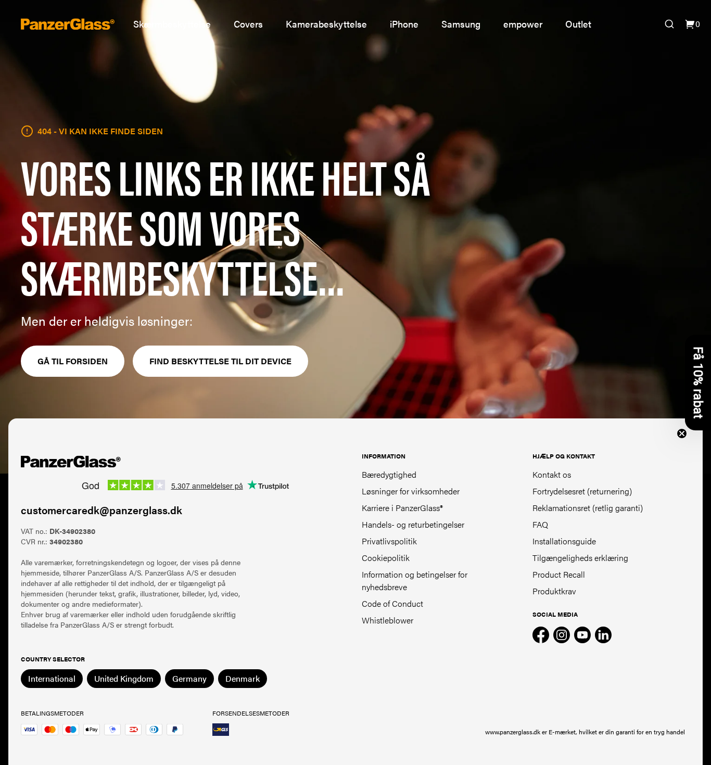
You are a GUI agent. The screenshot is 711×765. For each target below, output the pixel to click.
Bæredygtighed (389, 474)
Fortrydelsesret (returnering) (582, 491)
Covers (248, 23)
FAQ (540, 524)
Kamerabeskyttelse (326, 23)
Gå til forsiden (72, 361)
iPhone (404, 23)
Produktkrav (554, 591)
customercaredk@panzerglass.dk (101, 509)
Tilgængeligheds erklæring (580, 558)
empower (522, 23)
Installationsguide (564, 541)
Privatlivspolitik (389, 541)
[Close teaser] (682, 433)
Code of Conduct (392, 603)
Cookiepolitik (386, 558)
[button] (698, 382)
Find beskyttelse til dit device (220, 361)
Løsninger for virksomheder (411, 491)
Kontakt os (551, 474)
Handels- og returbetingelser (413, 524)
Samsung (460, 23)
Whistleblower (387, 620)
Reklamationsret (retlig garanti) (587, 508)
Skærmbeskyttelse (172, 23)
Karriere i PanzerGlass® (402, 508)
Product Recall (558, 574)
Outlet (578, 23)
